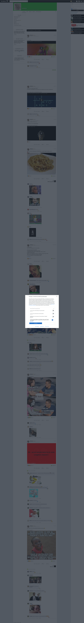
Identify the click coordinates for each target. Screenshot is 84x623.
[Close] (57, 297)
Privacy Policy (47, 326)
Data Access (42, 326)
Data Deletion (37, 326)
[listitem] (42, 308)
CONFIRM (35, 323)
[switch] (53, 310)
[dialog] (42, 311)
